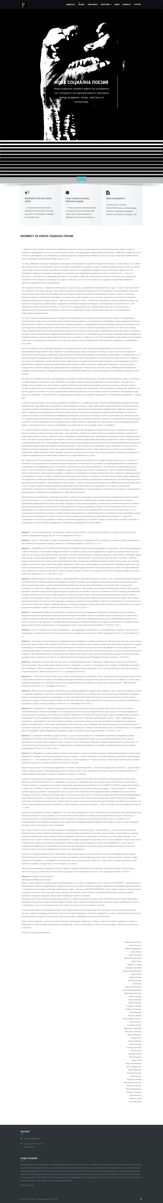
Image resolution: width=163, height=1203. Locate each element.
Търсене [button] (137, 4)
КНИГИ (117, 5)
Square (41, 1199)
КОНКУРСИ (127, 5)
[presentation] (79, 179)
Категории (105, 5)
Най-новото (93, 5)
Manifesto (70, 5)
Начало (81, 5)
